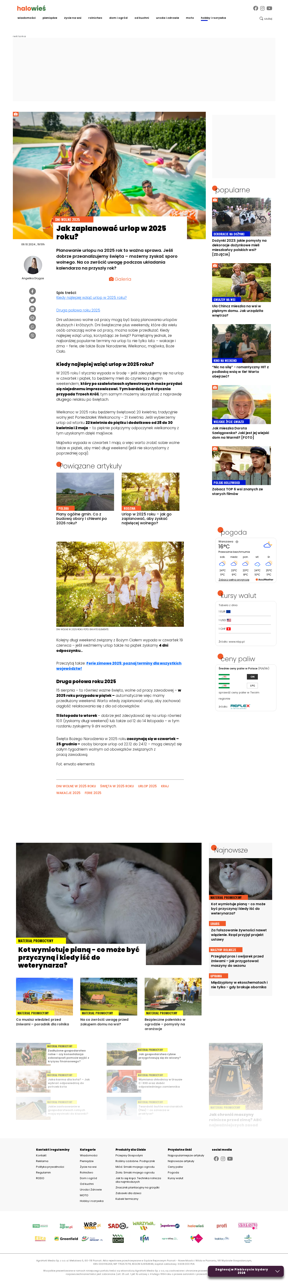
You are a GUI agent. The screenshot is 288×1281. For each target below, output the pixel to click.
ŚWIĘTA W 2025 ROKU (117, 786)
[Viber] (32, 335)
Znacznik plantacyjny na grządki (138, 1187)
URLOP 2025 (147, 786)
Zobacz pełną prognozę (234, 579)
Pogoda (173, 1172)
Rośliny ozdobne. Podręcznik (136, 1161)
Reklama (42, 1161)
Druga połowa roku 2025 (78, 310)
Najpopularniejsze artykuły (186, 1155)
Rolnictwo (95, 18)
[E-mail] (32, 317)
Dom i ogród (118, 18)
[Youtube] (269, 8)
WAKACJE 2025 (68, 793)
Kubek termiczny (127, 1199)
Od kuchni (142, 18)
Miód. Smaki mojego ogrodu (135, 1167)
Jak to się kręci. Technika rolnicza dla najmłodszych (138, 1180)
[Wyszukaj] (266, 18)
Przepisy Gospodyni (129, 1155)
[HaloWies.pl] (31, 8)
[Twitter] (32, 300)
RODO (40, 1178)
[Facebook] (255, 8)
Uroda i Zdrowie (167, 18)
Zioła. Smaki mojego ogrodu (135, 1172)
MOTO (190, 18)
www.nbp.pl (237, 642)
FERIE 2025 (93, 793)
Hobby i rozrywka (213, 18)
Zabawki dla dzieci (128, 1193)
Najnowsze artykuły (181, 1161)
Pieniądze (50, 18)
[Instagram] (262, 8)
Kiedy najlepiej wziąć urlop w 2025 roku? (91, 297)
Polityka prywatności (50, 1167)
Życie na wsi (72, 18)
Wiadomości (26, 18)
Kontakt (41, 1155)
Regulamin (43, 1172)
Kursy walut (175, 1178)
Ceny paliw (175, 1167)
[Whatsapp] (32, 326)
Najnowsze (231, 850)
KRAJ (165, 786)
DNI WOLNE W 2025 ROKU (76, 786)
